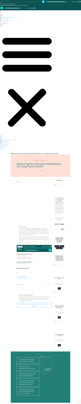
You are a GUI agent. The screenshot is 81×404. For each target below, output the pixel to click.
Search (62, 229)
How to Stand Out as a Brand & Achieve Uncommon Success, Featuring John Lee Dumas (27, 382)
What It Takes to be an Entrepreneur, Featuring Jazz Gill (27, 367)
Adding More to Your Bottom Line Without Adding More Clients (27, 374)
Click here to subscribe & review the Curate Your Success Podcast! (34, 305)
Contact (1, 26)
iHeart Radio (59, 248)
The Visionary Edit (3, 23)
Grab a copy (22, 277)
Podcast (1, 24)
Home (1, 13)
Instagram (24, 263)
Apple (62, 246)
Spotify (57, 246)
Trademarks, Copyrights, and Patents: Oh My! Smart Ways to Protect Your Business (27, 391)
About (1, 14)
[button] (27, 81)
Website (18, 263)
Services (1, 15)
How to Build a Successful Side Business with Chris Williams (27, 360)
